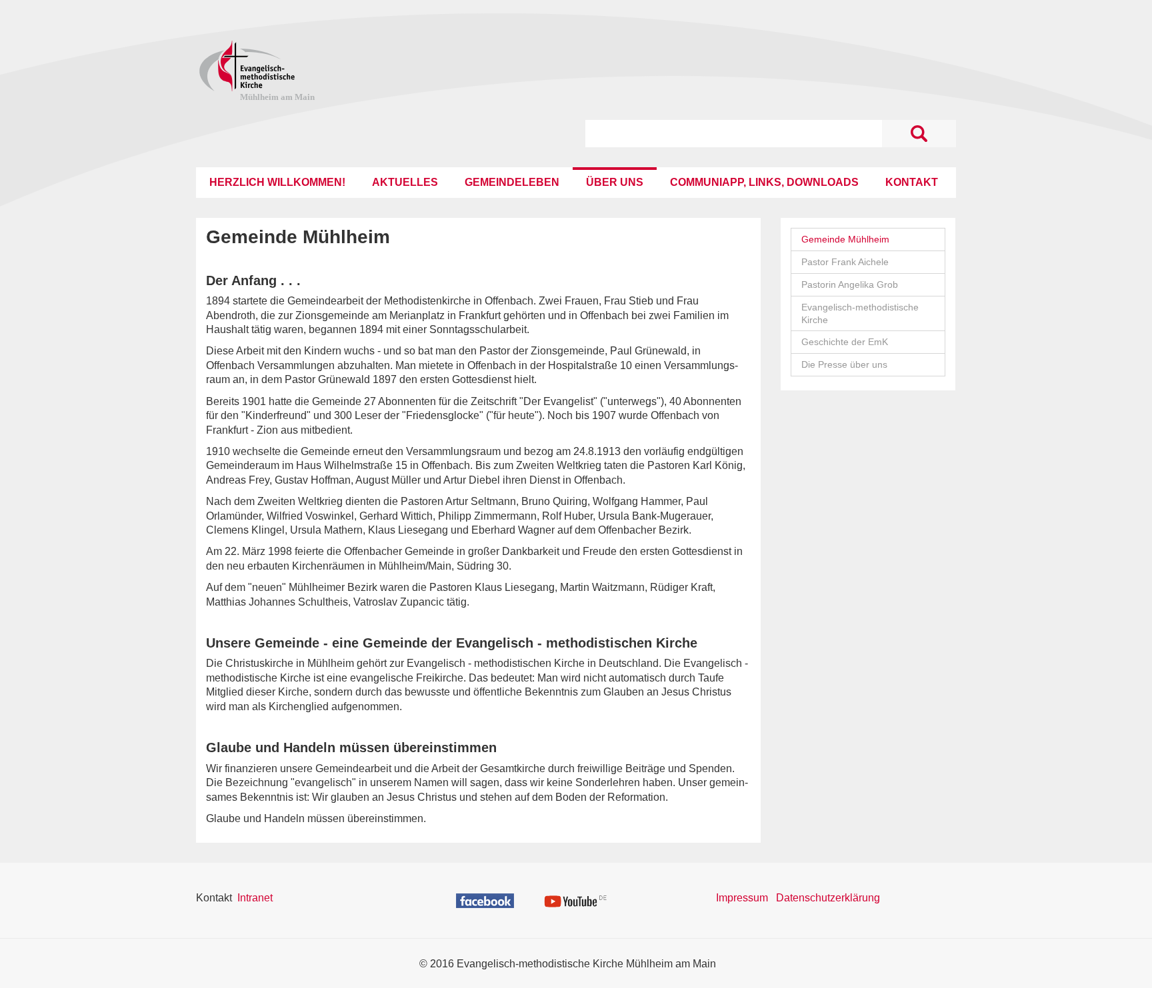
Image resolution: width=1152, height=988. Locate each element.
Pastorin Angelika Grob (849, 284)
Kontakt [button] (911, 182)
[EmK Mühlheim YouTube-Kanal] (575, 899)
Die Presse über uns (844, 364)
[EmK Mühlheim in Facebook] (485, 899)
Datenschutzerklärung (828, 897)
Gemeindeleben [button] (512, 182)
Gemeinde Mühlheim (845, 239)
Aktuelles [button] (405, 182)
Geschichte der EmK (844, 341)
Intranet (255, 897)
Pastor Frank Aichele (845, 261)
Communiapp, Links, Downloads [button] (764, 182)
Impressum (742, 897)
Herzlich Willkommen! (277, 182)
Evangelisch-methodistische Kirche (860, 313)
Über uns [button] (614, 182)
